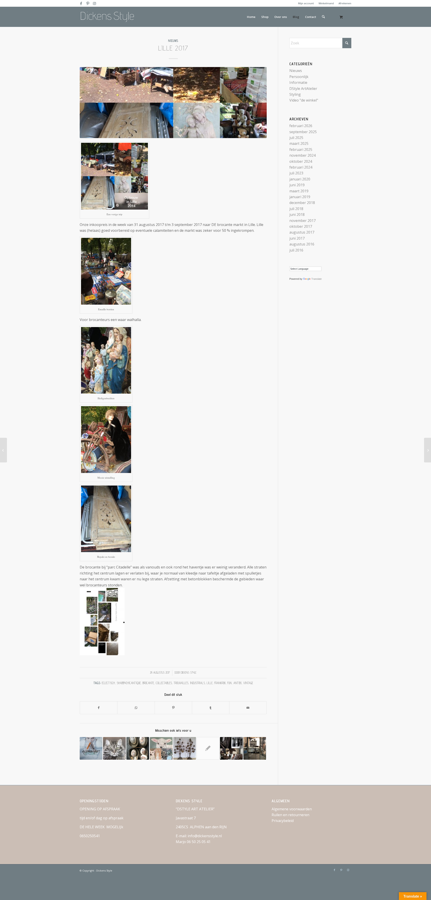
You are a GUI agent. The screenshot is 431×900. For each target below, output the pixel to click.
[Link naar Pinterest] (87, 3)
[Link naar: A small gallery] (231, 748)
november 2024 (302, 155)
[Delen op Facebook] (98, 707)
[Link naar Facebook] (81, 3)
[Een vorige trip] (173, 102)
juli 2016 (296, 250)
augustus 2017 (301, 232)
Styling (295, 94)
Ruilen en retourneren (290, 814)
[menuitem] (306, 3)
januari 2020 (299, 179)
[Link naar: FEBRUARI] (137, 748)
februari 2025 (300, 149)
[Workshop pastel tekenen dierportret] (3, 450)
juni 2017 (297, 238)
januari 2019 (299, 196)
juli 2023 (296, 173)
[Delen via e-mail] (247, 707)
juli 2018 (296, 208)
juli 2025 (296, 137)
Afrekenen (345, 3)
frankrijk (220, 683)
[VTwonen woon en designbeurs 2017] (427, 450)
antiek (237, 683)
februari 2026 (300, 125)
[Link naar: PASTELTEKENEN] (114, 748)
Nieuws (173, 41)
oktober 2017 (300, 226)
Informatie (298, 82)
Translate (316, 279)
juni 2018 (297, 214)
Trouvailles (181, 683)
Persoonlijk (298, 76)
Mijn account (306, 3)
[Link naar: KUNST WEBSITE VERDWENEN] (91, 748)
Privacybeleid (283, 820)
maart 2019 (298, 191)
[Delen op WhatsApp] (135, 707)
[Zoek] (323, 17)
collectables (164, 683)
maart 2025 (298, 143)
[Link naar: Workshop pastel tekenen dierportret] (161, 748)
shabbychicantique (129, 683)
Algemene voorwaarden (292, 809)
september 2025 (303, 131)
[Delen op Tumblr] (210, 707)
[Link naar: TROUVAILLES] (184, 748)
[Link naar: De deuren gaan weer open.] (254, 748)
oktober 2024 (300, 161)
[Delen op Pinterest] (173, 707)
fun (229, 683)
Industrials (197, 683)
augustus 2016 (301, 244)
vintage (248, 683)
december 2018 (302, 202)
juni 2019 (297, 184)
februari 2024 (300, 167)
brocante (148, 683)
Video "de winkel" (303, 100)
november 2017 (302, 220)
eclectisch (108, 683)
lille (210, 683)
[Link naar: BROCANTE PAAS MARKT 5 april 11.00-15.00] (208, 748)
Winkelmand (326, 3)
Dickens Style (188, 672)
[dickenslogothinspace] (109, 17)
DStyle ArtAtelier (303, 88)
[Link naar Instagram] (94, 3)
